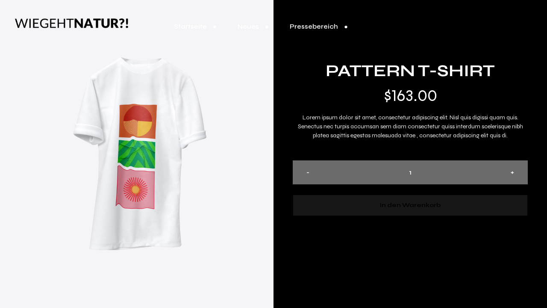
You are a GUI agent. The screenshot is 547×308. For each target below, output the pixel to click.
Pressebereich (314, 26)
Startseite (190, 26)
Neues (248, 26)
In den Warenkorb (410, 205)
